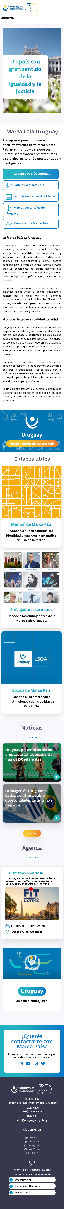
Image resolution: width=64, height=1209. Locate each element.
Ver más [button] (32, 833)
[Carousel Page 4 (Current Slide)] (34, 100)
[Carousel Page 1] (24, 100)
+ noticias (32, 737)
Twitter (34, 1137)
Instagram (33, 1145)
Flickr (33, 1153)
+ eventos (32, 857)
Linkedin (34, 1141)
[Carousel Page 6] (41, 100)
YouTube (34, 1149)
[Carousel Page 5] (37, 100)
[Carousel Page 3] (30, 100)
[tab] (31, 185)
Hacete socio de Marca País (32, 443)
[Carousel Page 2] (27, 100)
